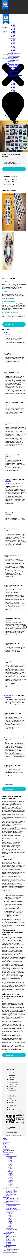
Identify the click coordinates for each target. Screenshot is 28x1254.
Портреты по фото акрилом (15, 75)
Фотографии (12, 1072)
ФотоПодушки (10, 1232)
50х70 (14, 91)
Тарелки (8, 1242)
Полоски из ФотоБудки (14, 53)
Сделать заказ (6, 169)
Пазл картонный (10, 1240)
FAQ (10, 1107)
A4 (13, 52)
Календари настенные (14, 67)
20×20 (14, 46)
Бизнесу (11, 1102)
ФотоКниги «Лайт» (13, 58)
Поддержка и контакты (15, 1111)
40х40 (14, 89)
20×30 (14, 47)
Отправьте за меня (13, 71)
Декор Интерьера (13, 1082)
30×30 (14, 49)
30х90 (14, 87)
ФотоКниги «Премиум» (14, 56)
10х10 (14, 39)
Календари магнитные (14, 64)
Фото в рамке (12, 38)
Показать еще (9, 784)
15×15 (14, 43)
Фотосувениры (13, 1084)
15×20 (14, 45)
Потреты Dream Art (13, 73)
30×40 (14, 50)
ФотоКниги (12, 1075)
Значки (8, 1235)
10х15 (14, 25)
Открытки (11, 1079)
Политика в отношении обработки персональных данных (12, 1132)
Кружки (8, 1238)
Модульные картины (11, 1229)
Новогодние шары (11, 1239)
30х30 (14, 33)
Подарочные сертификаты (12, 1089)
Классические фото (11, 1156)
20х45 (14, 84)
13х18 (14, 26)
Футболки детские (11, 1247)
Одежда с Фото (13, 1086)
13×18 (14, 42)
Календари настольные (14, 65)
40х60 (14, 90)
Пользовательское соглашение (14, 1135)
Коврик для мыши (11, 1236)
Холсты (11, 77)
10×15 (14, 40)
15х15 (14, 28)
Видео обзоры (12, 1105)
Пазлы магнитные (11, 1245)
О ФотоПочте (12, 1096)
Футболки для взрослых (12, 1249)
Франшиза (11, 1109)
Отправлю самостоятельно (15, 69)
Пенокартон (9, 1228)
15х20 (14, 29)
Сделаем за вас (12, 1100)
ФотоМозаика (12, 76)
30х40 (14, 35)
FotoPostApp (13, 1127)
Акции (10, 1098)
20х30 (14, 32)
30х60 (14, 86)
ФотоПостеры (10, 1230)
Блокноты (11, 61)
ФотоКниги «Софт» (13, 60)
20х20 (14, 31)
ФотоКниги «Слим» (13, 57)
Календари (11, 1077)
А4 (13, 36)
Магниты (8, 1243)
